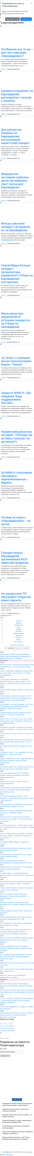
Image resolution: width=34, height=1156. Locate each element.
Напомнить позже (12, 19)
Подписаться (26, 19)
